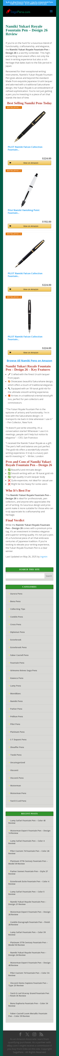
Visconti (14, 770)
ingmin (43, 556)
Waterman (15, 785)
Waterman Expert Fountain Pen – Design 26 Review (29, 913)
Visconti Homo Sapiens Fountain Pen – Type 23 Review (28, 984)
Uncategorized (17, 762)
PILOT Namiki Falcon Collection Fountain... (25, 148)
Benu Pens (15, 601)
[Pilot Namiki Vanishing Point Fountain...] (29, 190)
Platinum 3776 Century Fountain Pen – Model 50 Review (28, 943)
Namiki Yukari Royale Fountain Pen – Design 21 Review (27, 903)
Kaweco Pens (16, 678)
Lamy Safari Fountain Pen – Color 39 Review (27, 933)
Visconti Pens (17, 778)
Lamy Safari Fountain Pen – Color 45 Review (27, 821)
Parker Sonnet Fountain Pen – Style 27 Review (28, 872)
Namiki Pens (16, 701)
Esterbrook (15, 639)
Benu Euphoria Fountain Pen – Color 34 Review (28, 1004)
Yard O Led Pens (18, 801)
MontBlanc (15, 693)
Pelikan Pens (16, 716)
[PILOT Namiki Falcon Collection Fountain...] (29, 127)
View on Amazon (30, 163)
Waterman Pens (18, 793)
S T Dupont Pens (18, 739)
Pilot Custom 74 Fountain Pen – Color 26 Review (28, 852)
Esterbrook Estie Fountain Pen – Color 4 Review (28, 882)
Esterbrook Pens (18, 647)
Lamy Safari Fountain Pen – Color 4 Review (26, 842)
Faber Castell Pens (19, 655)
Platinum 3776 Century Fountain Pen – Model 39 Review (28, 862)
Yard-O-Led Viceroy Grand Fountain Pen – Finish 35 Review (28, 994)
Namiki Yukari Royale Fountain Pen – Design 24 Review (27, 953)
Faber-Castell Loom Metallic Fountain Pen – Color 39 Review (27, 1014)
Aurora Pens (16, 593)
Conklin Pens (16, 616)
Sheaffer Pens (17, 747)
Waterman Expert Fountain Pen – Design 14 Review (29, 831)
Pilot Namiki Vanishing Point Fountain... (24, 211)
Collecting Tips (17, 609)
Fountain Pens (17, 662)
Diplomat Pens (17, 632)
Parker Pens (16, 709)
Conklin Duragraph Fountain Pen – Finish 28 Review (29, 923)
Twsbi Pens (16, 755)
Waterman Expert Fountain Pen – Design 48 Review (29, 963)
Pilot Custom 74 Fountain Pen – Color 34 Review (28, 974)
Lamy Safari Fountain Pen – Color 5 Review (26, 892)
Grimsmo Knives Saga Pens (23, 670)
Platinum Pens (17, 732)
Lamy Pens (15, 685)
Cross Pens (15, 624)
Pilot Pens (15, 724)
